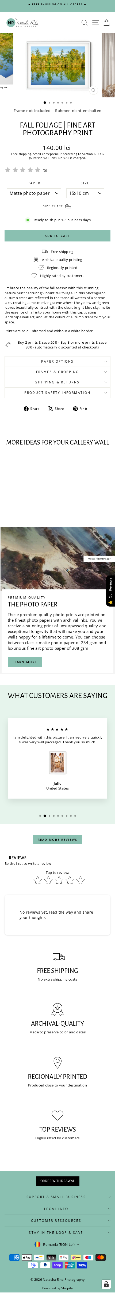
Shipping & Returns (57, 382)
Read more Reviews (57, 840)
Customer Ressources (56, 1220)
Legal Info (56, 1209)
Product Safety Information (57, 392)
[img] (23, 170)
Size (85, 183)
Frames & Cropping (57, 372)
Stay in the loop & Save (56, 1232)
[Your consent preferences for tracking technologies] (106, 1284)
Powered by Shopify (57, 1288)
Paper (34, 183)
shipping (25, 154)
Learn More (25, 662)
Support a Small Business (56, 1197)
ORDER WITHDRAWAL (57, 1181)
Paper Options (57, 361)
